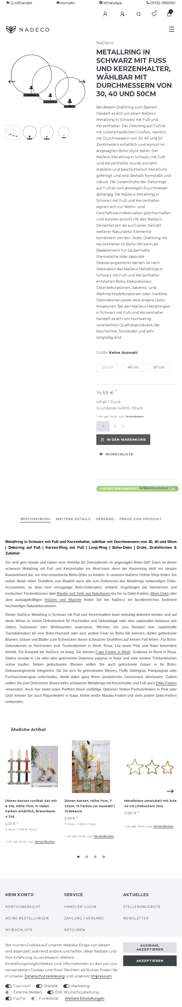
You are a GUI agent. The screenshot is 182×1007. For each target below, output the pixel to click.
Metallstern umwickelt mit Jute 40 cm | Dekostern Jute (150, 803)
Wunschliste (119, 454)
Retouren (74, 930)
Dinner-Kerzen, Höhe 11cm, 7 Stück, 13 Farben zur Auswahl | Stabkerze (90, 806)
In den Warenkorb (126, 440)
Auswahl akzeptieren (149, 947)
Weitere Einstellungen (84, 998)
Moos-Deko (159, 593)
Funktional (49, 998)
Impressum (101, 976)
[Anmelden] (106, 14)
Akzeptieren (149, 961)
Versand (105, 519)
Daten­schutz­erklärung (44, 976)
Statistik (51, 986)
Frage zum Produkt (140, 519)
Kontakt (67, 3)
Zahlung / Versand (84, 918)
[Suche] (138, 14)
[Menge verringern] (123, 426)
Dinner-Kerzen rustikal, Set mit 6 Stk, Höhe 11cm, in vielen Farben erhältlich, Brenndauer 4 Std (31, 808)
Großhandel (21, 3)
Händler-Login (80, 907)
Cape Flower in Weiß (112, 652)
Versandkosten (134, 416)
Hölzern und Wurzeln (63, 600)
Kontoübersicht (23, 907)
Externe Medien (27, 992)
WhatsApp (112, 3)
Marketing (80, 986)
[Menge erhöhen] (115, 426)
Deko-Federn (166, 683)
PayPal (19, 998)
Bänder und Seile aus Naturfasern (84, 593)
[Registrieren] (123, 14)
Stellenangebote (142, 907)
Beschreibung (35, 519)
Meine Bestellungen (27, 918)
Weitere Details (73, 519)
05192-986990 (162, 3)
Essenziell (22, 986)
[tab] (35, 519)
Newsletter (136, 918)
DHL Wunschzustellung (77, 992)
